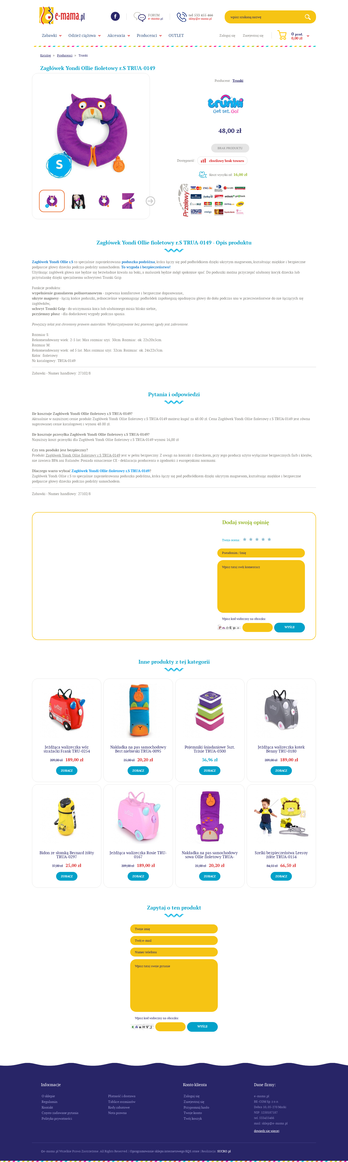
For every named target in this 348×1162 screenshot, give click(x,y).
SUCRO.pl (224, 1151)
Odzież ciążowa (82, 35)
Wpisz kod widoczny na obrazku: (244, 619)
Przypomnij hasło (196, 1107)
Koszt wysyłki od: (228, 174)
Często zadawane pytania (60, 1113)
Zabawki (49, 35)
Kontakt (47, 1107)
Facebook (115, 16)
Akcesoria (116, 35)
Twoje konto (193, 1113)
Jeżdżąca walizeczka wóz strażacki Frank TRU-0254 (67, 749)
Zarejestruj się (253, 35)
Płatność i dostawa (121, 1096)
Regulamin (49, 1102)
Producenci (147, 35)
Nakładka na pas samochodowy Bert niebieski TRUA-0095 (138, 749)
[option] (91, 132)
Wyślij (289, 627)
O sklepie (48, 1096)
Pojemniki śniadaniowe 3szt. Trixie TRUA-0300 (210, 749)
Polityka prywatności (57, 1118)
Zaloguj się (227, 35)
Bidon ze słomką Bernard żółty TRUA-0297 (67, 854)
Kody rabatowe (119, 1107)
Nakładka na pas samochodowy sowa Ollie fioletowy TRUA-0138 (210, 856)
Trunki (83, 55)
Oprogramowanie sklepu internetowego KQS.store (164, 1151)
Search (309, 16)
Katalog (45, 55)
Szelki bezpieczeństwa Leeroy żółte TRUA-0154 (281, 854)
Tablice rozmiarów (121, 1102)
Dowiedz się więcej (266, 1131)
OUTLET (176, 35)
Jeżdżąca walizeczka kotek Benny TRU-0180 (281, 749)
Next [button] (150, 201)
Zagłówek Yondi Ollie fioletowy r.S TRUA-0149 (110, 471)
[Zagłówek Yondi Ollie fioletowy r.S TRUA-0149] (91, 132)
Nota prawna (117, 1113)
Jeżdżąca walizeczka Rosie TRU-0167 (138, 854)
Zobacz (67, 771)
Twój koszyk (193, 1118)
